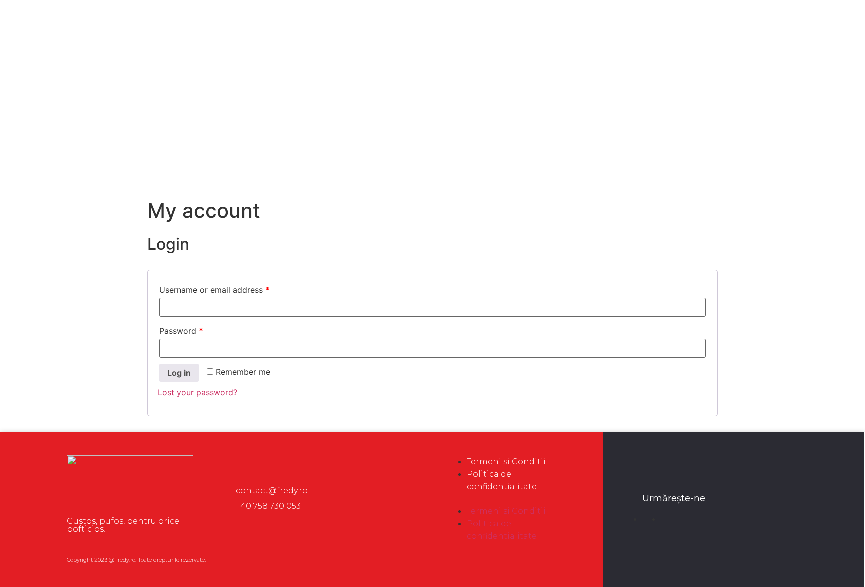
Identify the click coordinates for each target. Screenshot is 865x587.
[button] (510, 499)
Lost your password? (197, 392)
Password (181, 331)
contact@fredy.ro (272, 490)
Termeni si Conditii (506, 461)
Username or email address (214, 290)
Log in (179, 373)
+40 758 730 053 (268, 506)
